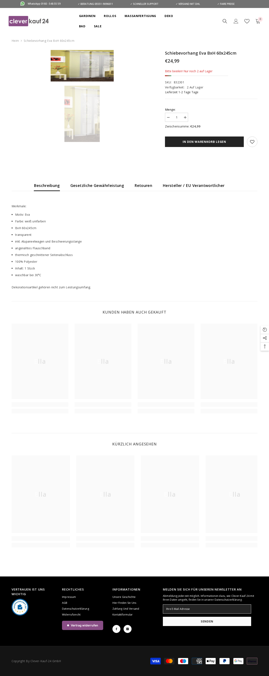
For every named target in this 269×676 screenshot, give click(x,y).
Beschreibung (47, 185)
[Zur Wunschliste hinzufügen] (252, 142)
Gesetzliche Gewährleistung (97, 185)
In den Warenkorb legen (204, 142)
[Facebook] (116, 629)
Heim (15, 41)
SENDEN (207, 621)
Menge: (170, 110)
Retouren (143, 185)
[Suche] (225, 21)
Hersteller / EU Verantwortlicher (194, 185)
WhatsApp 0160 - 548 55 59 (44, 3)
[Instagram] (128, 629)
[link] (40, 404)
